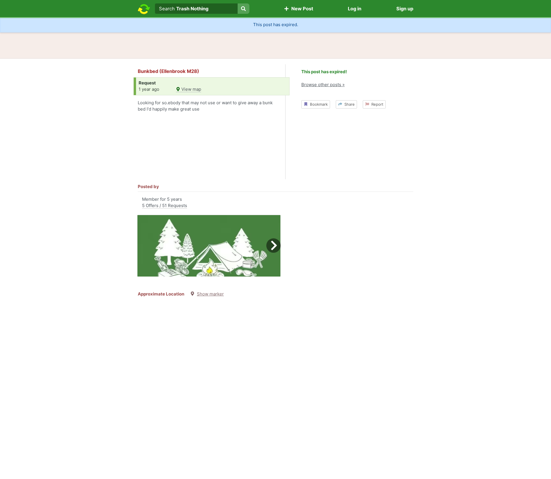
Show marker (210, 294)
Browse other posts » (323, 84)
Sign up (404, 8)
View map (190, 89)
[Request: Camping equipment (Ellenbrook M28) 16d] (209, 246)
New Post (301, 8)
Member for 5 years (164, 202)
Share (348, 104)
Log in (354, 8)
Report (376, 104)
